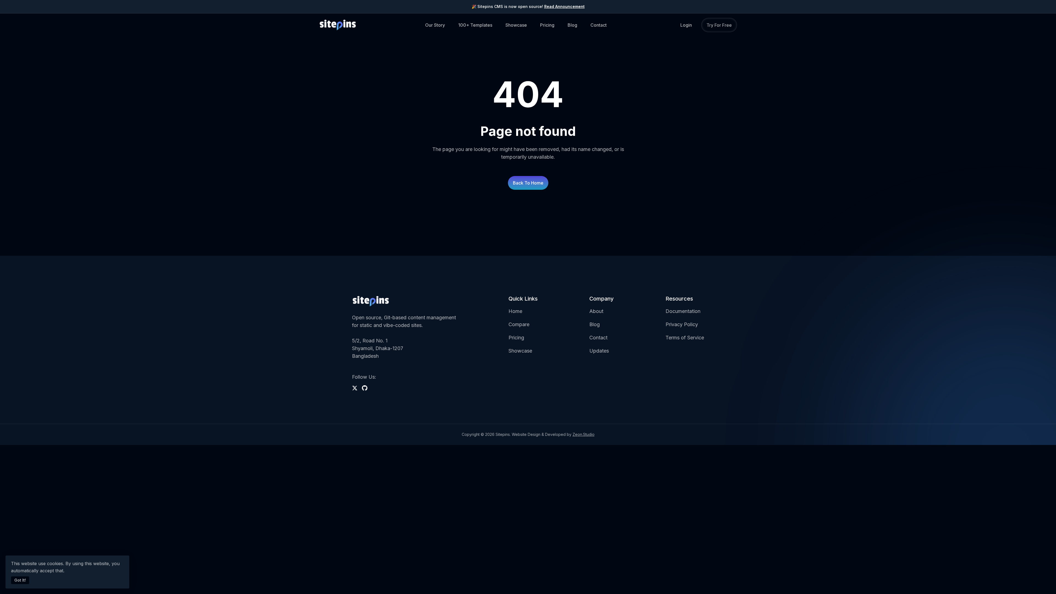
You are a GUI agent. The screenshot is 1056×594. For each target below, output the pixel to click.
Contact (598, 25)
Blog (572, 25)
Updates (599, 351)
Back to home (528, 183)
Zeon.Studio (584, 434)
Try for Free (719, 25)
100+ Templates (475, 25)
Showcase (516, 25)
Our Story (435, 25)
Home (515, 311)
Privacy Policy (682, 324)
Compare (518, 324)
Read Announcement (564, 6)
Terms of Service (685, 337)
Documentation (683, 311)
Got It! (20, 580)
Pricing (547, 25)
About (596, 311)
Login (686, 25)
